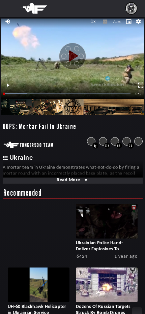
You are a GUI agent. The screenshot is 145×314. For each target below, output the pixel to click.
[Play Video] (72, 53)
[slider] (67, 93)
